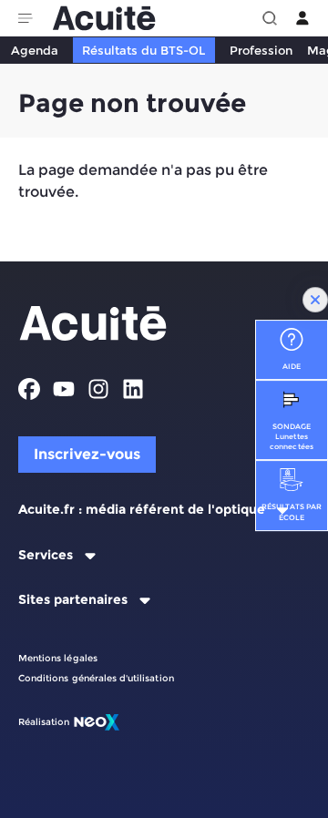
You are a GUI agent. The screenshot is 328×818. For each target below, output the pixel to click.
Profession (261, 50)
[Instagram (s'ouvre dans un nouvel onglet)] (98, 389)
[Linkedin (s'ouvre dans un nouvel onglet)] (133, 389)
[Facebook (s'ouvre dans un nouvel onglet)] (29, 389)
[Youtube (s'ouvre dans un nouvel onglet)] (64, 389)
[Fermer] (315, 299)
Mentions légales (57, 658)
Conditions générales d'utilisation (96, 678)
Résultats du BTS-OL (143, 50)
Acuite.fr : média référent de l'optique (141, 509)
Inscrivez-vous (87, 454)
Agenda (34, 50)
